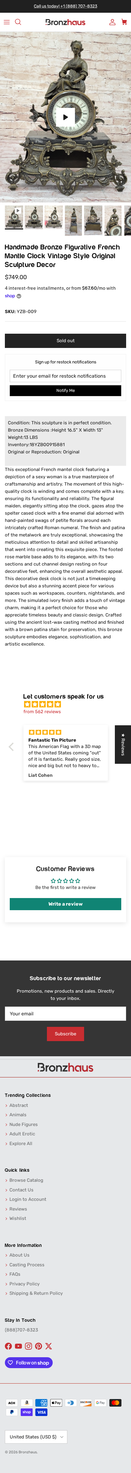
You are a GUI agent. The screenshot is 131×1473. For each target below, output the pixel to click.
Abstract (18, 1105)
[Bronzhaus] (65, 22)
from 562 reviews (42, 711)
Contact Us (21, 1190)
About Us (19, 1255)
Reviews (18, 1209)
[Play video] (65, 117)
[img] (68, 704)
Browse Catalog (26, 1180)
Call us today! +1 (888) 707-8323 (65, 6)
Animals (18, 1114)
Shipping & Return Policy (36, 1293)
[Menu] (6, 22)
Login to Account (27, 1199)
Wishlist (17, 1218)
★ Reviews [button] (123, 744)
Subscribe (65, 1034)
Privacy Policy (24, 1284)
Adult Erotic (22, 1134)
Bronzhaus (28, 1452)
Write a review (65, 904)
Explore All (20, 1143)
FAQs (14, 1274)
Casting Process (26, 1265)
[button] (12, 747)
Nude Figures (23, 1124)
